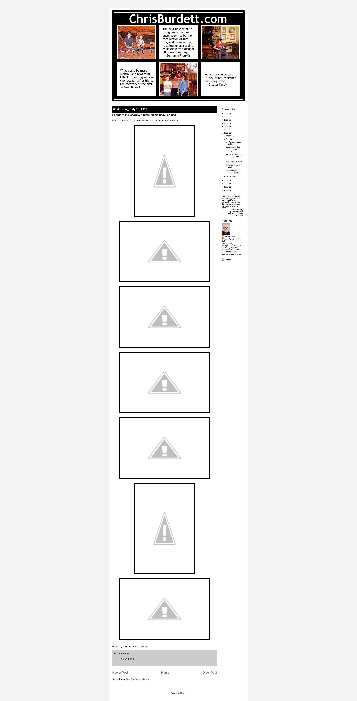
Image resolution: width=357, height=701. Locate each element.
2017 (226, 117)
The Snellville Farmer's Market (233, 171)
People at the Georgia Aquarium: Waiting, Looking (234, 156)
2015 (226, 123)
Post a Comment (126, 659)
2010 (226, 184)
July (227, 139)
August (228, 136)
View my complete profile (231, 254)
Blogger (183, 693)
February (229, 176)
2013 (226, 130)
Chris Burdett (230, 236)
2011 (226, 180)
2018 (226, 113)
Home (165, 672)
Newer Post (120, 672)
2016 (226, 120)
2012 (226, 133)
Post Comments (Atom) (137, 679)
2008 (226, 190)
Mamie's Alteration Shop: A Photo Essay (233, 149)
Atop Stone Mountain (234, 162)
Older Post (209, 672)
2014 (226, 127)
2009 (226, 187)
